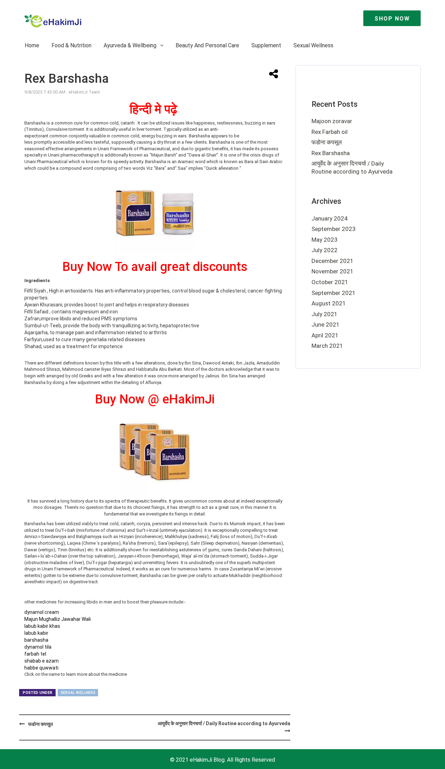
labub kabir (36, 633)
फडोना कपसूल (40, 724)
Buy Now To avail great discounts (155, 266)
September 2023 (334, 228)
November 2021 (333, 271)
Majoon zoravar (332, 121)
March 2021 (327, 345)
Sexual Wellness (313, 45)
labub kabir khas (42, 626)
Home (32, 45)
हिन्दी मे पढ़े (153, 109)
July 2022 (325, 250)
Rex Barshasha (331, 153)
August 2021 (329, 303)
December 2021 (333, 260)
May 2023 (325, 239)
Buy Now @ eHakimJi (155, 399)
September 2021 (334, 292)
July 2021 (325, 314)
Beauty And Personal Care (207, 45)
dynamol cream (41, 612)
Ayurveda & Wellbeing (131, 45)
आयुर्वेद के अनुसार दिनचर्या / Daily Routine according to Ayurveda (224, 723)
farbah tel (35, 654)
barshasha (36, 640)
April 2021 (325, 335)
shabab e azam (41, 661)
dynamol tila (37, 647)
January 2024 (330, 218)
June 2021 (326, 324)
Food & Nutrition (71, 45)
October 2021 (330, 282)
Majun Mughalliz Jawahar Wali (57, 619)
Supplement (266, 45)
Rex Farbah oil (330, 131)
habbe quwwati (41, 668)
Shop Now (392, 18)
